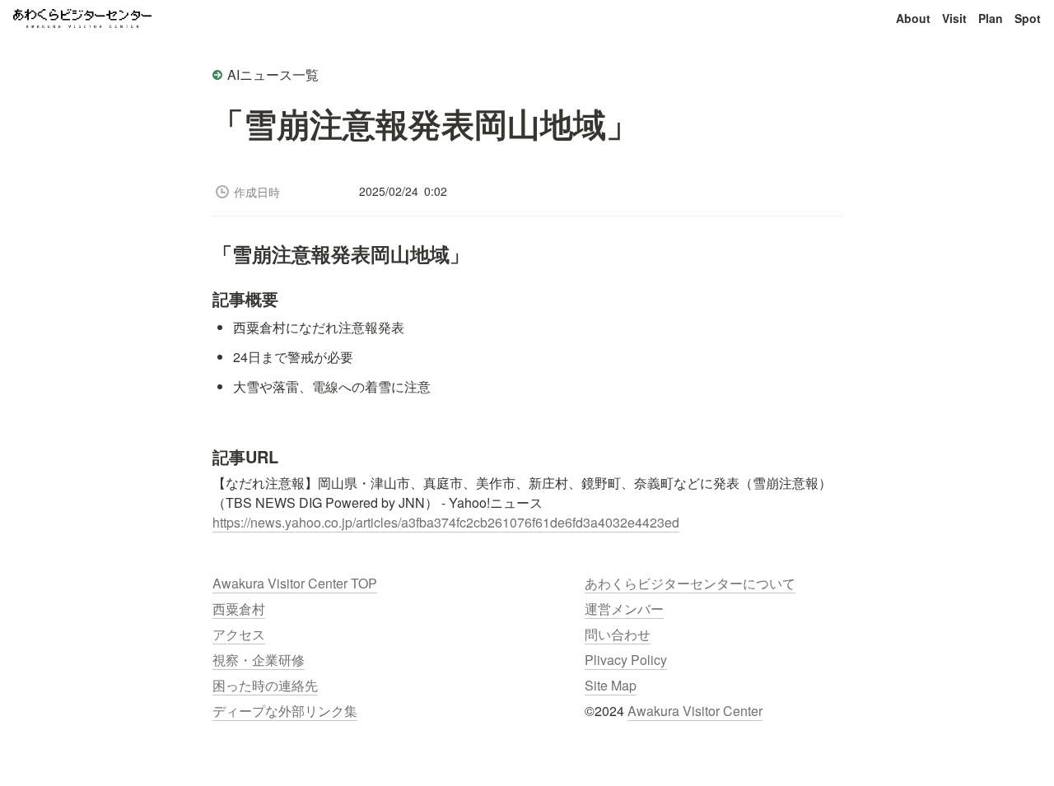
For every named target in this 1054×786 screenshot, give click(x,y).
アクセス (238, 634)
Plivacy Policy (626, 659)
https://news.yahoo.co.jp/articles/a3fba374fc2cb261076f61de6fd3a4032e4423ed (445, 522)
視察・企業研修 (258, 659)
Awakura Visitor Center (695, 710)
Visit (954, 18)
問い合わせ (618, 634)
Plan (990, 18)
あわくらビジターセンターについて (690, 583)
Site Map (611, 685)
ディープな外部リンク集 (284, 710)
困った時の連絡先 (265, 685)
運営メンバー (624, 608)
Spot (1027, 18)
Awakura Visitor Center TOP (294, 583)
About (913, 18)
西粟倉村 (238, 608)
